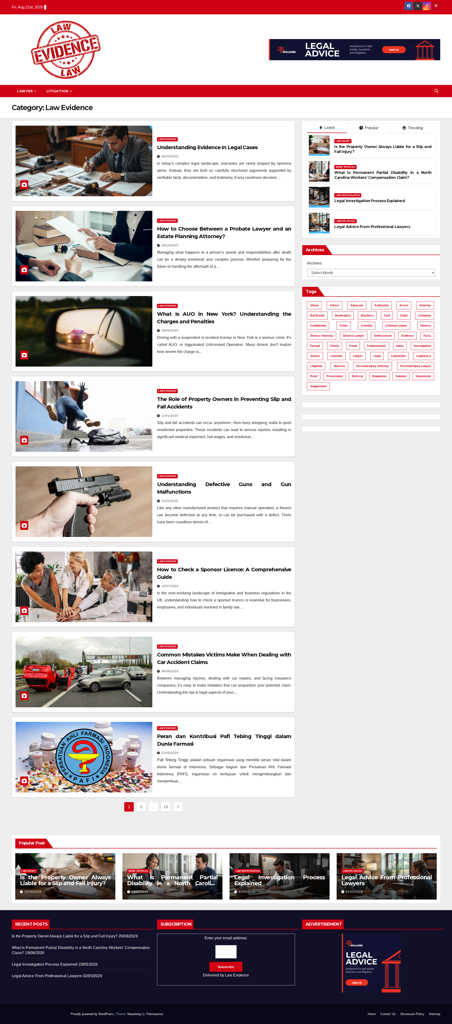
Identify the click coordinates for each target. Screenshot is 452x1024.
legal (377, 356)
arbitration (381, 305)
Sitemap (434, 1014)
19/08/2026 (140, 891)
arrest (404, 305)
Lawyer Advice (345, 221)
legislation (398, 356)
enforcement (382, 335)
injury (400, 346)
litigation (316, 366)
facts (427, 335)
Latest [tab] (329, 128)
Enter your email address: (226, 956)
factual (315, 346)
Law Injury (343, 141)
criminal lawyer (396, 325)
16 (165, 806)
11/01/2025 (169, 415)
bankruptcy (343, 315)
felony (334, 346)
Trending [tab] (415, 128)
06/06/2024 (169, 671)
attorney (425, 305)
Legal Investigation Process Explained (369, 201)
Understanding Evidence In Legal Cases (207, 147)
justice (315, 356)
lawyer (358, 356)
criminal (366, 325)
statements (423, 376)
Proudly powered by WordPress (92, 1014)
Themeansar (154, 1014)
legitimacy (423, 356)
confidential (318, 325)
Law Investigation (348, 195)
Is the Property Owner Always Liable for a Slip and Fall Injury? (65, 880)
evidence (407, 335)
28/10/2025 (169, 245)
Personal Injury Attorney (372, 366)
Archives (314, 263)
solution (401, 376)
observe (339, 366)
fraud (353, 346)
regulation (379, 376)
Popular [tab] (371, 128)
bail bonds (317, 315)
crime (343, 325)
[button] (436, 91)
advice (334, 305)
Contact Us (388, 1014)
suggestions (318, 386)
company (424, 315)
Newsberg (134, 1014)
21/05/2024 (169, 753)
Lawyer (25, 91)
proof (313, 376)
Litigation (58, 91)
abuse (314, 305)
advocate (356, 305)
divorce (425, 325)
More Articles (345, 167)
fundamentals (376, 346)
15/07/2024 (169, 586)
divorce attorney (321, 335)
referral (357, 376)
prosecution (335, 376)
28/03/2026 (169, 156)
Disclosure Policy (412, 1014)
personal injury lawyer (415, 366)
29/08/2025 (169, 330)
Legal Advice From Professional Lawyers (372, 226)
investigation (422, 346)
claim (404, 315)
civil (387, 315)
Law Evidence (167, 139)
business (367, 315)
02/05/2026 (354, 891)
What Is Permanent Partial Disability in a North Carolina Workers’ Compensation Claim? (383, 175)
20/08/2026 (32, 891)
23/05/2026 (247, 891)
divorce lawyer (353, 335)
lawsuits (337, 356)
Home (372, 1014)
